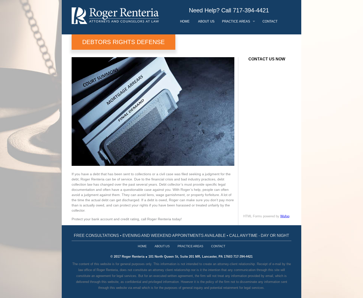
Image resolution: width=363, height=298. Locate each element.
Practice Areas (236, 21)
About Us (206, 21)
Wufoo (284, 216)
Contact (270, 21)
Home (185, 21)
